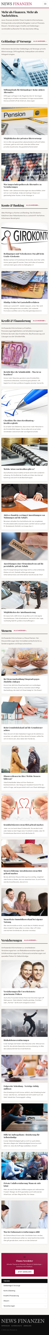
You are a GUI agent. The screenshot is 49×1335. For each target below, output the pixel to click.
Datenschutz (16, 1326)
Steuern (6, 631)
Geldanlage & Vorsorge (16, 41)
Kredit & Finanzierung (16, 321)
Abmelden (27, 1326)
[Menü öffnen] (45, 3)
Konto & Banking (12, 205)
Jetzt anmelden (24, 1272)
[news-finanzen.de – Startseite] (16, 3)
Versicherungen (11, 940)
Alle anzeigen (39, 41)
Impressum (5, 1326)
